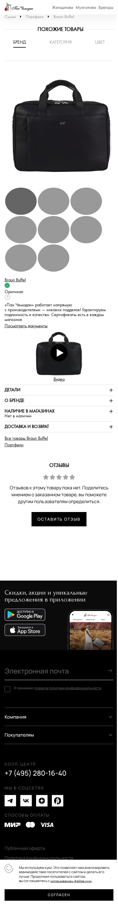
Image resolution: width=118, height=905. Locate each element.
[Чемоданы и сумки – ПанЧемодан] (19, 7)
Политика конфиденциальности (39, 858)
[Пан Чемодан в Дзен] (42, 801)
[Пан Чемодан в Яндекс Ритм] (57, 801)
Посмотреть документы (26, 326)
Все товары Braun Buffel (26, 438)
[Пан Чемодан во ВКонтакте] (26, 801)
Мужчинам (86, 7)
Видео (59, 379)
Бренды (106, 7)
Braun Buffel (64, 16)
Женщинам (62, 7)
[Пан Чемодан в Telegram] (10, 801)
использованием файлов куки (71, 881)
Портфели (35, 16)
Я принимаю (57, 688)
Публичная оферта (25, 848)
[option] (59, 126)
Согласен (59, 894)
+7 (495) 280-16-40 (35, 773)
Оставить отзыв (59, 519)
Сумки (10, 16)
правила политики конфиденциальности (67, 688)
